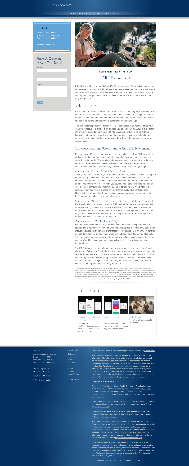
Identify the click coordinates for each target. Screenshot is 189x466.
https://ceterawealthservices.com (128, 438)
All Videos (71, 377)
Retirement (72, 354)
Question (40, 84)
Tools (105, 13)
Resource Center (89, 13)
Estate (70, 360)
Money (70, 368)
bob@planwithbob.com (46, 44)
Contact (117, 13)
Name (39, 67)
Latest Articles (73, 374)
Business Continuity (132, 460)
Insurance (72, 362)
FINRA (143, 389)
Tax (69, 365)
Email (39, 76)
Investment (72, 357)
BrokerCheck (149, 351)
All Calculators (73, 380)
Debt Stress (135, 317)
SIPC (149, 389)
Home (73, 13)
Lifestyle (71, 371)
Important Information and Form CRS (107, 460)
